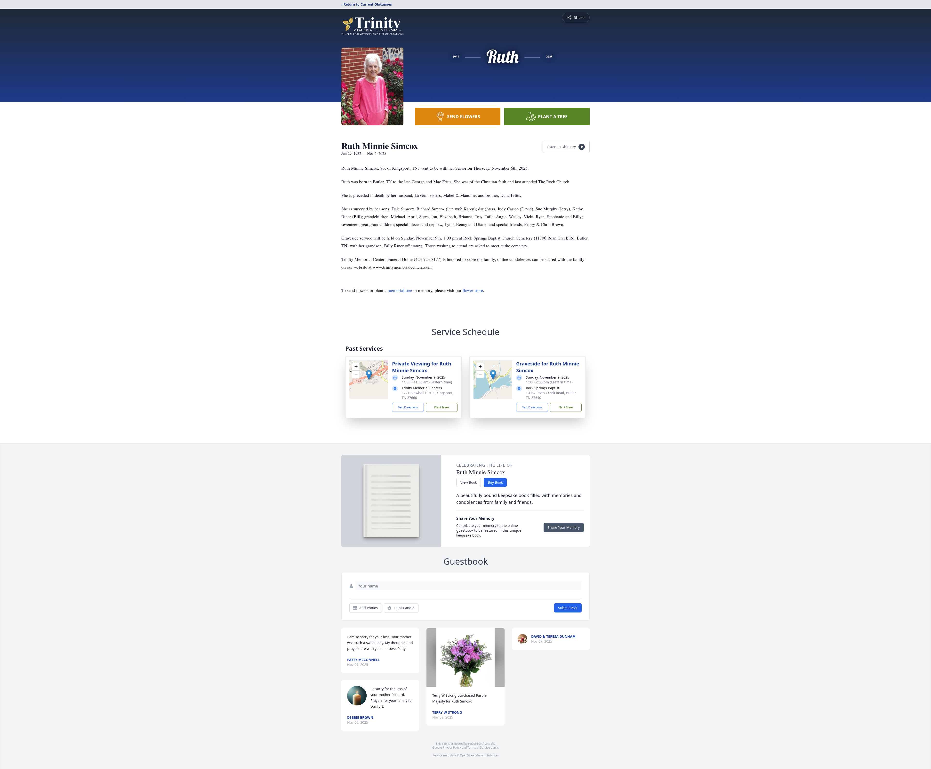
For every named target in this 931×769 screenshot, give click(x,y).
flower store (473, 290)
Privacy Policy (452, 747)
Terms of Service (478, 747)
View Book (468, 482)
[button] (369, 375)
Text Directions (408, 407)
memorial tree (400, 290)
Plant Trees (441, 407)
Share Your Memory (564, 527)
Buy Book (495, 482)
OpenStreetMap (471, 755)
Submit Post (568, 607)
